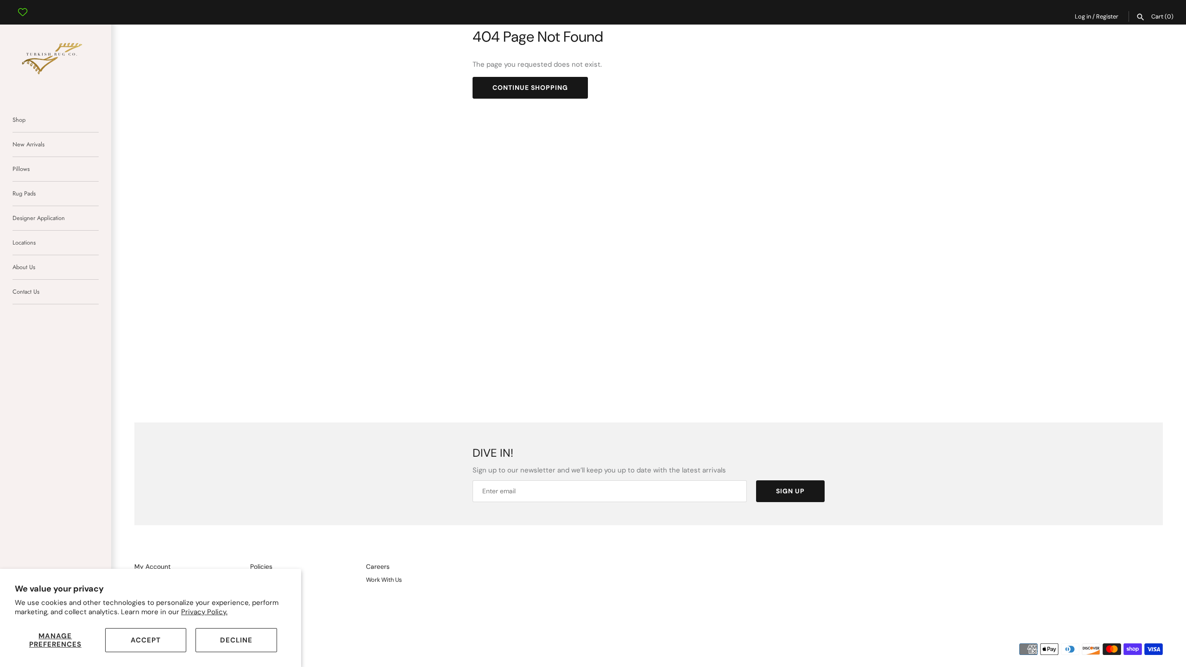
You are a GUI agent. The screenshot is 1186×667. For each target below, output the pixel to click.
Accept (146, 640)
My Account (152, 567)
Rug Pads (24, 193)
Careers (378, 567)
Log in (1083, 16)
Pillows (21, 168)
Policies (261, 567)
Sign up (790, 491)
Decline (236, 640)
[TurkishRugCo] (55, 57)
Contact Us (26, 291)
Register (1107, 16)
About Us (24, 267)
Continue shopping (530, 87)
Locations (24, 242)
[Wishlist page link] (22, 5)
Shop (19, 119)
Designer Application (39, 218)
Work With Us (384, 580)
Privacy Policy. (204, 612)
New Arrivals (28, 144)
